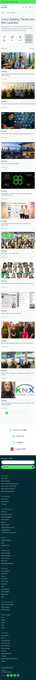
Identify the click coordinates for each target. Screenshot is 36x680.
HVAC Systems (5, 519)
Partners (3, 638)
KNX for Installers (5, 481)
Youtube (18, 675)
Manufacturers (5, 635)
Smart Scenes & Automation (8, 532)
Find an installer (20, 430)
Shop (2, 543)
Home (2, 13)
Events (3, 622)
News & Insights (6, 615)
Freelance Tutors (5, 643)
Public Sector (4, 594)
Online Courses (5, 558)
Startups (3, 661)
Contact (3, 670)
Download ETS (5, 501)
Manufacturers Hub (7, 602)
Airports (3, 576)
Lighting (3, 522)
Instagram (14, 675)
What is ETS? (4, 499)
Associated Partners (6, 653)
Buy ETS (20, 436)
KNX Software (5, 496)
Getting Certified (5, 553)
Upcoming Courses (6, 555)
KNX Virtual (4, 561)
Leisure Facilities (5, 589)
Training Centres (5, 640)
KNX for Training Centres (7, 491)
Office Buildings (5, 591)
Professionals (5, 550)
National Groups (5, 648)
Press (2, 625)
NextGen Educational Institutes (9, 658)
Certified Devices (6, 509)
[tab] (4, 38)
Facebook (11, 675)
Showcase (4, 568)
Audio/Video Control (6, 514)
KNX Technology (5, 609)
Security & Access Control (8, 527)
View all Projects (5, 571)
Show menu (34, 7)
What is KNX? (4, 478)
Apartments (4, 573)
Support (20, 442)
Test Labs (3, 656)
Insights (3, 620)
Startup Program (5, 607)
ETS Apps (3, 504)
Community (4, 633)
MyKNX (3, 537)
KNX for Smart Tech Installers (8, 486)
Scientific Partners (6, 645)
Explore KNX (5, 476)
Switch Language (30, 7)
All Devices (4, 512)
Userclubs (3, 651)
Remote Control (5, 524)
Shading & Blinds (5, 530)
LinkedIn (8, 675)
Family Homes (4, 581)
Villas (2, 597)
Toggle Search (23, 7)
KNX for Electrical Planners (8, 489)
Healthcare (4, 584)
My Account (27, 7)
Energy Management (6, 517)
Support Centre (14, 2)
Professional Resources (7, 563)
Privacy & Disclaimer (6, 672)
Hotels (3, 586)
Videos (3, 627)
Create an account (6, 540)
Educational (4, 578)
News (2, 617)
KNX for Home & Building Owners (9, 483)
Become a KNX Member (7, 604)
